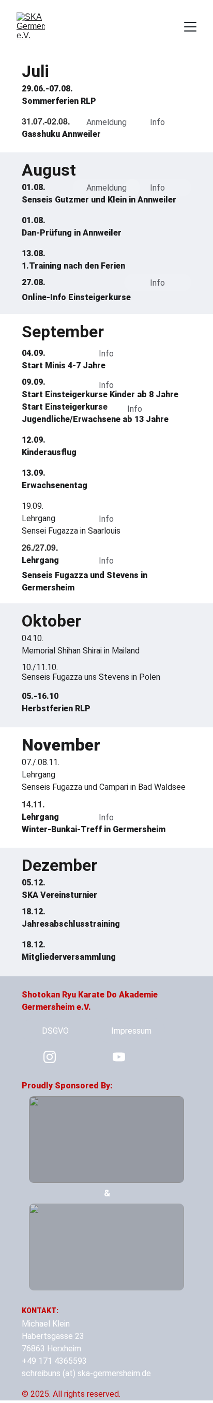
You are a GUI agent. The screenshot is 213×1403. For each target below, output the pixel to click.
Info (157, 122)
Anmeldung (106, 122)
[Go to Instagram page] (49, 1057)
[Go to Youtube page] (119, 1057)
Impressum (131, 1031)
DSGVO (55, 1031)
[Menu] (190, 27)
